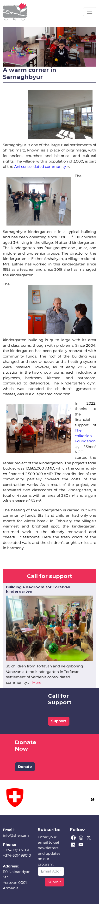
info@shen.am (16, 835)
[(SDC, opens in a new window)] (15, 797)
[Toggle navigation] (89, 11)
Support (58, 721)
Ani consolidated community (40, 166)
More (36, 682)
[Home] (15, 12)
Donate (25, 766)
